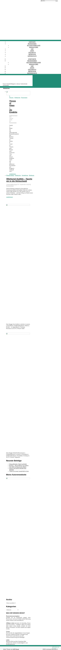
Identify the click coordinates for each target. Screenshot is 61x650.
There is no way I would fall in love (19, 471)
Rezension (24, 97)
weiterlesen (12, 174)
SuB (32, 49)
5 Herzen (11, 96)
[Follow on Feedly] (56, 648)
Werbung (31, 175)
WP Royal (16, 649)
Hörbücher (17, 97)
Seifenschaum (13, 115)
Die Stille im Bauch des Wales (17, 467)
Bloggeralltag (10, 175)
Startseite (32, 42)
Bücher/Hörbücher (33, 45)
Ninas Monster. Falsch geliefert (18, 464)
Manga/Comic (33, 47)
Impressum (32, 54)
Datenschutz (32, 56)
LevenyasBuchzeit (11, 184)
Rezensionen (32, 44)
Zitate (32, 51)
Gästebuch (32, 52)
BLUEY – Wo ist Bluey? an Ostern (19, 465)
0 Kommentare (13, 122)
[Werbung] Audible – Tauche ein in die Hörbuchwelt (19, 180)
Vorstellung (25, 175)
